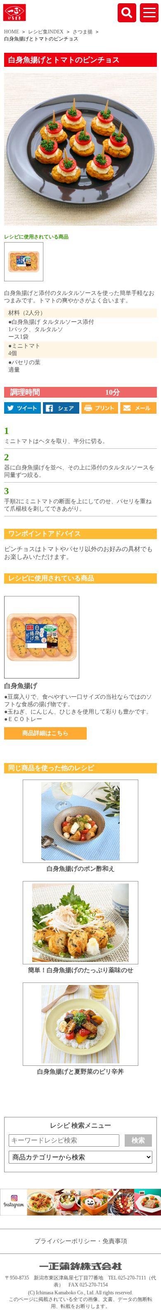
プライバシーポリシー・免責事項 (80, 1241)
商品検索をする (127, 12)
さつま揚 (82, 32)
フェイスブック (61, 408)
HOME (11, 32)
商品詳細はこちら (45, 733)
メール (138, 408)
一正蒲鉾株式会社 (14, 12)
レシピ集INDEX (46, 32)
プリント (99, 408)
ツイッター (22, 408)
